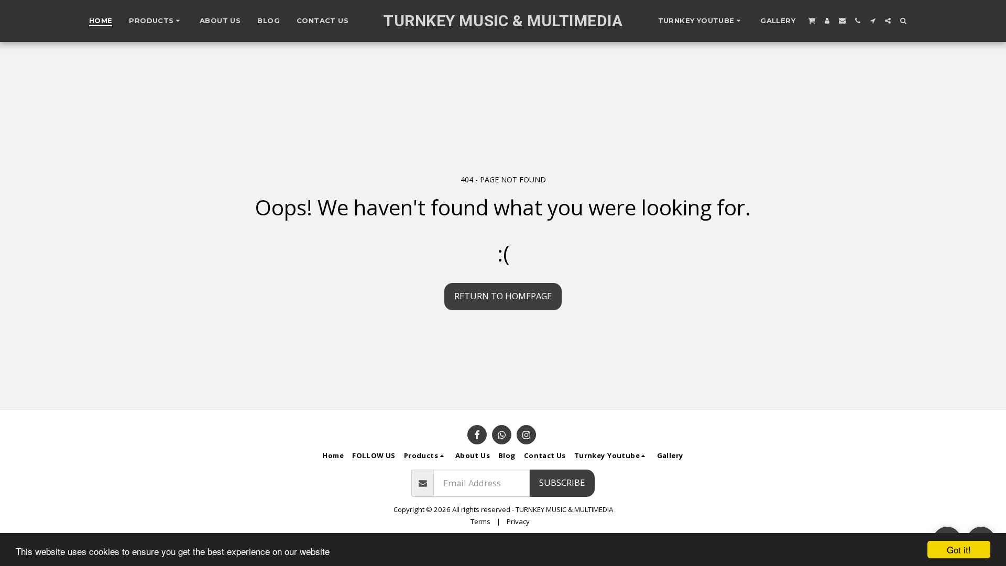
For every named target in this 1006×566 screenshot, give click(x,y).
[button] (701, 21)
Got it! (959, 549)
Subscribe (562, 482)
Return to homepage (503, 296)
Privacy (518, 521)
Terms (480, 521)
